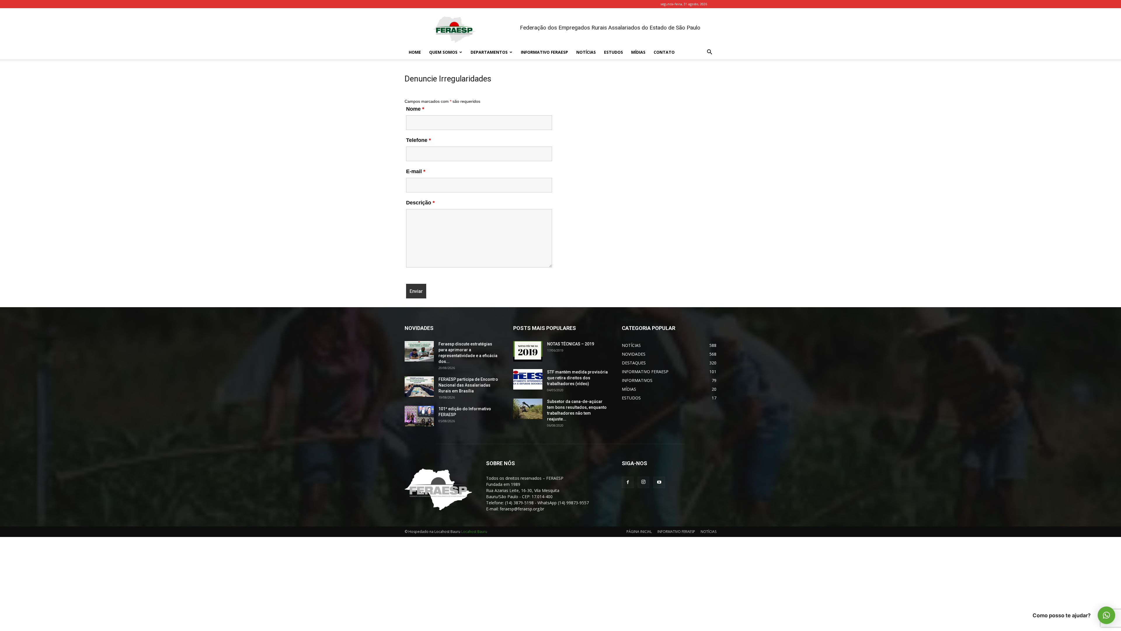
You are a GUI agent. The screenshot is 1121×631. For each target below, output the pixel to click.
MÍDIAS (638, 52)
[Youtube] (659, 482)
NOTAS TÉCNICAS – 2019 (570, 344)
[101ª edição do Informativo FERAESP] (419, 416)
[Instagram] (643, 482)
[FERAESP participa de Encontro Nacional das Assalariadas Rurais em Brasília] (419, 386)
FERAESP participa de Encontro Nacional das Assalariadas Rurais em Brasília (468, 385)
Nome (415, 109)
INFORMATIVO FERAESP (544, 52)
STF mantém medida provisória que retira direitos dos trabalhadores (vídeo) (577, 378)
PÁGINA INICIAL (639, 531)
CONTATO (664, 52)
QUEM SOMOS (443, 52)
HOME (415, 52)
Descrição (420, 203)
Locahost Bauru (474, 531)
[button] (709, 52)
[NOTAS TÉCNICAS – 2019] (527, 351)
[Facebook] (627, 482)
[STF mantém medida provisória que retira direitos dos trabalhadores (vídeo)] (527, 379)
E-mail (415, 171)
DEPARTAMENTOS (489, 52)
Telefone (418, 140)
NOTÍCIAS (586, 52)
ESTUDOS (613, 52)
